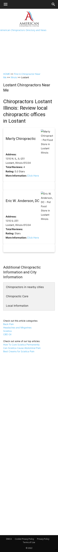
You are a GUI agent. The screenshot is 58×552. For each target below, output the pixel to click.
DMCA (9, 539)
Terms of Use (29, 542)
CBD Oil (7, 334)
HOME (6, 74)
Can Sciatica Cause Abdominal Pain (22, 348)
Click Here (33, 175)
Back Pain (8, 324)
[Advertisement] (29, 39)
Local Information (17, 305)
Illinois (14, 77)
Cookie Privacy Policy (24, 539)
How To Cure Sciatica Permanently (21, 344)
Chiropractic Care (17, 296)
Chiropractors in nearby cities (25, 287)
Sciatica (7, 331)
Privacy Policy (43, 539)
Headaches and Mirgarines (17, 327)
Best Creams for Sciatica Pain (18, 351)
